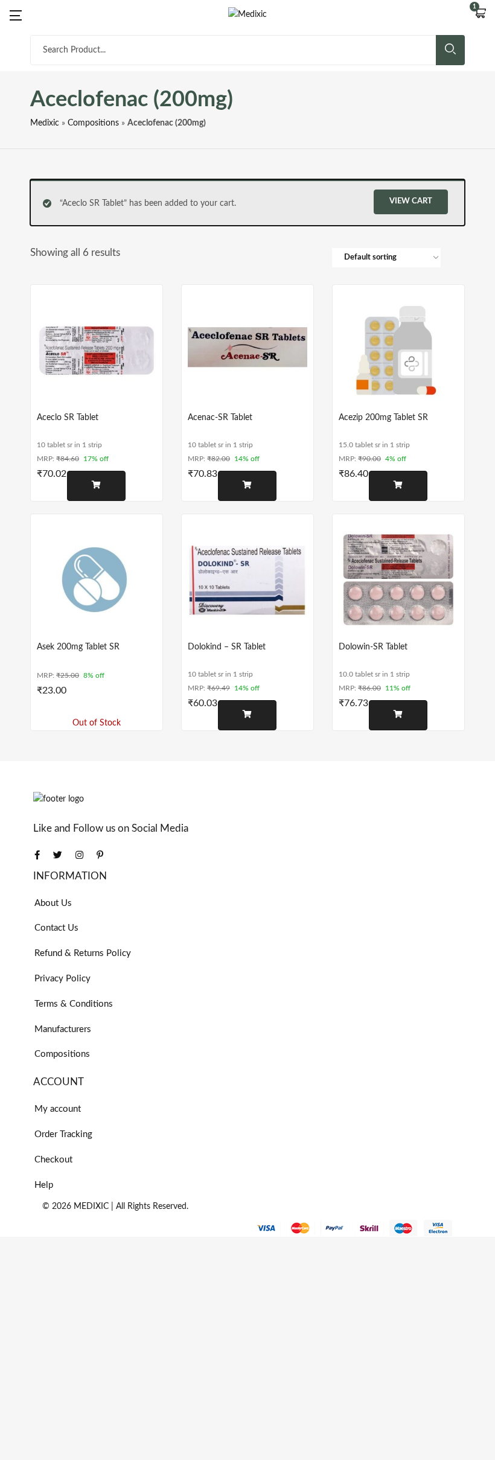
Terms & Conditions (73, 1004)
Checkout (53, 1159)
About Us (53, 903)
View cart (410, 201)
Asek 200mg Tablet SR (78, 647)
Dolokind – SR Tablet (227, 647)
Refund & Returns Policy (82, 953)
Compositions (93, 123)
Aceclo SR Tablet (67, 417)
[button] (480, 14)
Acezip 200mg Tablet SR (383, 417)
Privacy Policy (62, 978)
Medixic (44, 123)
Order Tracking (63, 1134)
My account (57, 1109)
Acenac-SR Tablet (220, 417)
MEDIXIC (91, 1206)
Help (43, 1185)
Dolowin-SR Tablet (373, 647)
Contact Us (56, 927)
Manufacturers (62, 1029)
